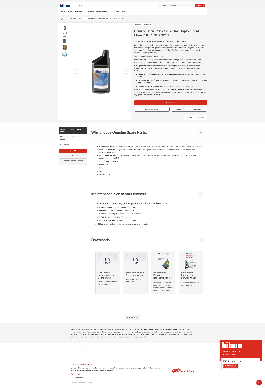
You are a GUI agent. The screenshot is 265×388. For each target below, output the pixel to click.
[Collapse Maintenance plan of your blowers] (201, 194)
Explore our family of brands (81, 364)
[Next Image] (126, 71)
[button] (149, 132)
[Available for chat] (259, 383)
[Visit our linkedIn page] (81, 350)
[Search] (160, 5)
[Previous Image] (76, 71)
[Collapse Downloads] (201, 240)
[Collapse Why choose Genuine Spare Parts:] (201, 132)
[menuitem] (66, 12)
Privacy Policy (76, 374)
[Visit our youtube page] (87, 350)
